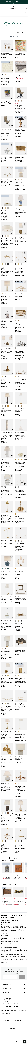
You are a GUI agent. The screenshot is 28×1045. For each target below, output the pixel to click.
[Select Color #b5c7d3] (5, 813)
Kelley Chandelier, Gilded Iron (19, 297)
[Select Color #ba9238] (21, 459)
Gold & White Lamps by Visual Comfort (6, 55)
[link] (14, 985)
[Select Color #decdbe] (2, 649)
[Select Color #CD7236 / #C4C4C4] (2, 129)
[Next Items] (21, 858)
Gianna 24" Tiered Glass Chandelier (19, 467)
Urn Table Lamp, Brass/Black (19, 132)
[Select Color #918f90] (18, 376)
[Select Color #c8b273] (2, 264)
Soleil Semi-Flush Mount (5, 382)
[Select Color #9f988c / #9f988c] (15, 348)
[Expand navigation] (3, 8)
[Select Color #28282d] (15, 731)
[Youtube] (14, 1006)
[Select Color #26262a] (21, 621)
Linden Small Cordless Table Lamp (7, 495)
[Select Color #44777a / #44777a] (2, 569)
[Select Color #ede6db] (2, 813)
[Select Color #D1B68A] (5, 208)
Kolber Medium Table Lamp (20, 683)
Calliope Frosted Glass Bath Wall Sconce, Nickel (7, 438)
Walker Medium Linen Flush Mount (7, 243)
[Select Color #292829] (15, 264)
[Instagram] (7, 1006)
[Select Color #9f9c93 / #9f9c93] (5, 569)
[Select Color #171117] (2, 236)
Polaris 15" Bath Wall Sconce (6, 683)
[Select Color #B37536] (15, 783)
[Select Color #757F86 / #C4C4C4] (15, 101)
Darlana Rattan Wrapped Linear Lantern (19, 272)
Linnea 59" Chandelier (20, 494)
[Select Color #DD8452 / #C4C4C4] (18, 101)
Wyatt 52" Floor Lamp (20, 413)
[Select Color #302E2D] (5, 376)
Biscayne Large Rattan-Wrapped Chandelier (5, 849)
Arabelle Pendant (19, 521)
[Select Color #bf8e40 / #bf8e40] (8, 406)
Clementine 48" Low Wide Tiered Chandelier (20, 792)
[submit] (25, 13)
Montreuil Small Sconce (19, 576)
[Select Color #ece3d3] (8, 236)
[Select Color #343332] (18, 406)
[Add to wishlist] (12, 50)
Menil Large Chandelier (4, 215)
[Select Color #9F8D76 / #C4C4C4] (5, 129)
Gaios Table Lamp (6, 576)
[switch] (17, 32)
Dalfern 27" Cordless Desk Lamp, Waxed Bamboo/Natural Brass (7, 519)
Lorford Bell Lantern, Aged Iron (6, 323)
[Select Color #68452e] (8, 813)
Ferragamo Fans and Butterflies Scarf (20, 55)
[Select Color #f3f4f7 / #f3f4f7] (5, 293)
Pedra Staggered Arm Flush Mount (7, 271)
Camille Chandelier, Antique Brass (20, 706)
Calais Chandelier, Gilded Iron (6, 159)
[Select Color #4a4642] (5, 675)
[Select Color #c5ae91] (5, 74)
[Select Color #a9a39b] (15, 406)
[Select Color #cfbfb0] (5, 236)
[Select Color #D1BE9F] (2, 293)
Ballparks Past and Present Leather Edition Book (18, 877)
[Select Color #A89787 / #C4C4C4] (21, 101)
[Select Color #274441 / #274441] (8, 569)
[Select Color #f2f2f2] (18, 783)
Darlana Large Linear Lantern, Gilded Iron (20, 600)
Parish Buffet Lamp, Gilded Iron (6, 601)
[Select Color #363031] (18, 541)
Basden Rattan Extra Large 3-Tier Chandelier (20, 385)
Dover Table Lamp (6, 413)
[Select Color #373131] (5, 841)
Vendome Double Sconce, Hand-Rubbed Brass (7, 354)
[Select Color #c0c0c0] (21, 264)
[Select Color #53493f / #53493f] (15, 180)
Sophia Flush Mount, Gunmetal (20, 652)
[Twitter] (21, 1006)
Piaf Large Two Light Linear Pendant (20, 548)
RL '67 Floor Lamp (6, 545)
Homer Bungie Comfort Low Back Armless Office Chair (20, 106)
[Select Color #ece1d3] (21, 541)
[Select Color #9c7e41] (15, 459)
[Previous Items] (6, 858)
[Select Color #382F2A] (2, 208)
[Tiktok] (10, 1006)
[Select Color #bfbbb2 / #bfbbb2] (2, 406)
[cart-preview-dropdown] (26, 8)
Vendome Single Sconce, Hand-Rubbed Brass (20, 241)
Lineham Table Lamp (6, 300)
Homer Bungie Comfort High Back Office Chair (6, 135)
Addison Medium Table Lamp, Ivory (21, 819)
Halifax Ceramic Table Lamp (20, 187)
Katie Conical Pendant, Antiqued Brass (21, 437)
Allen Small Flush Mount (19, 327)
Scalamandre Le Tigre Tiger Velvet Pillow (18, 901)
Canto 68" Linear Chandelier (5, 711)
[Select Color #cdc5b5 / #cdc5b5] (18, 180)
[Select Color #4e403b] (5, 649)
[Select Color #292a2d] (15, 487)
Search (5, 12)
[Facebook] (17, 1006)
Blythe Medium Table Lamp (20, 212)
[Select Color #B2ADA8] (8, 208)
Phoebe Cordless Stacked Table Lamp (6, 656)
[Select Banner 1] (13, 3)
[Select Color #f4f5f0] (5, 459)
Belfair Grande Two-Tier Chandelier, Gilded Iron (6, 184)
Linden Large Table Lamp (6, 467)
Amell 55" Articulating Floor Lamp (20, 737)
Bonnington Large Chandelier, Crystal (20, 356)
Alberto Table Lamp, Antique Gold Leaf (6, 736)
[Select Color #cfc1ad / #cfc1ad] (21, 180)
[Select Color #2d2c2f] (8, 264)
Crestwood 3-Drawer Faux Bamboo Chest (6, 901)
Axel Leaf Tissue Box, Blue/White (6, 876)
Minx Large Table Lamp (5, 820)
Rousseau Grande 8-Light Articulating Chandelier (20, 849)
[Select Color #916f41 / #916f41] (18, 320)
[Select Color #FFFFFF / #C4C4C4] (8, 129)
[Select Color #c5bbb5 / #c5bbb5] (15, 320)
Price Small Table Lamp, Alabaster (5, 788)
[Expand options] (24, 984)
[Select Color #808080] (8, 703)
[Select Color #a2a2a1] (5, 264)
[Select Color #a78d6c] (21, 406)
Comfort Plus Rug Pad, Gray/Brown (20, 76)
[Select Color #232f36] (2, 74)
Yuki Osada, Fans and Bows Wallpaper (6, 80)
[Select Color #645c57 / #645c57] (5, 406)
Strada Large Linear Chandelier (20, 628)
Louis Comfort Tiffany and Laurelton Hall (7, 102)
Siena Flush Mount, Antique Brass (20, 159)
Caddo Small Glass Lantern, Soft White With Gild (6, 626)
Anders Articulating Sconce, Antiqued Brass (6, 762)
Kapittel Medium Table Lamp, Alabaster (20, 761)
